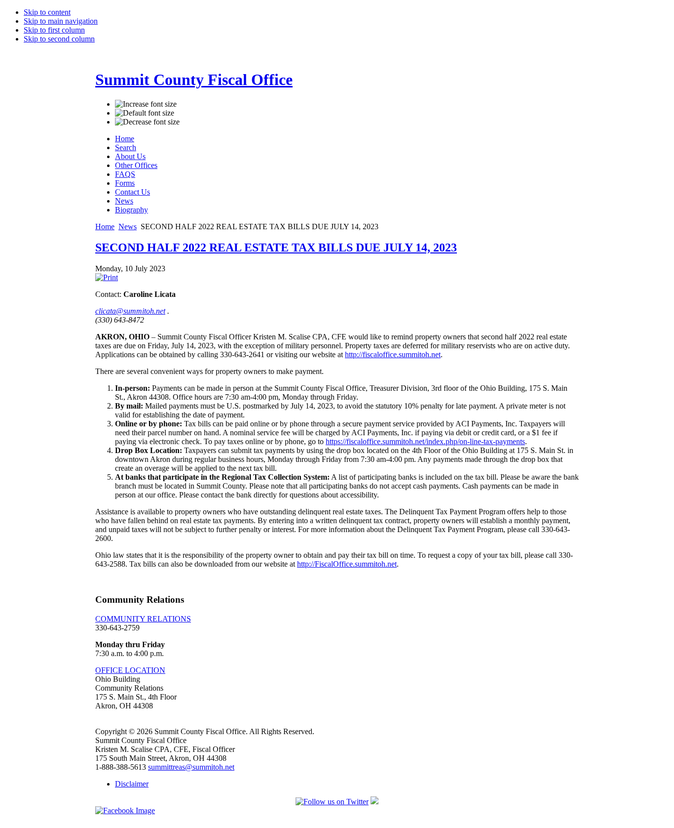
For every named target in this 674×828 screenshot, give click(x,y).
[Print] (106, 277)
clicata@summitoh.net (130, 311)
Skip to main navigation (61, 21)
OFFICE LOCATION (130, 670)
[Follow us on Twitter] (332, 801)
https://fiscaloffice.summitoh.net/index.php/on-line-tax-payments (425, 441)
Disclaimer (132, 784)
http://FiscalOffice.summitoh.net (347, 564)
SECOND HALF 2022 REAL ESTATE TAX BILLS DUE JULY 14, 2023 (276, 247)
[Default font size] (144, 113)
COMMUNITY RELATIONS (143, 619)
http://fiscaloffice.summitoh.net (393, 354)
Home (104, 226)
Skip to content (47, 12)
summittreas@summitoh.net (191, 767)
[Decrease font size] (147, 122)
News (127, 226)
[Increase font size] (146, 104)
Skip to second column (59, 39)
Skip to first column (54, 30)
